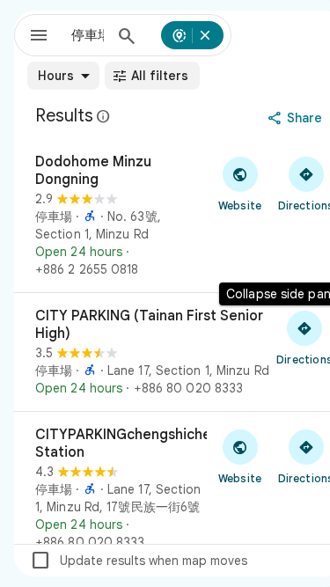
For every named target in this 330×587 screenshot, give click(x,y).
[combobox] (87, 35)
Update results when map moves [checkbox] (138, 560)
